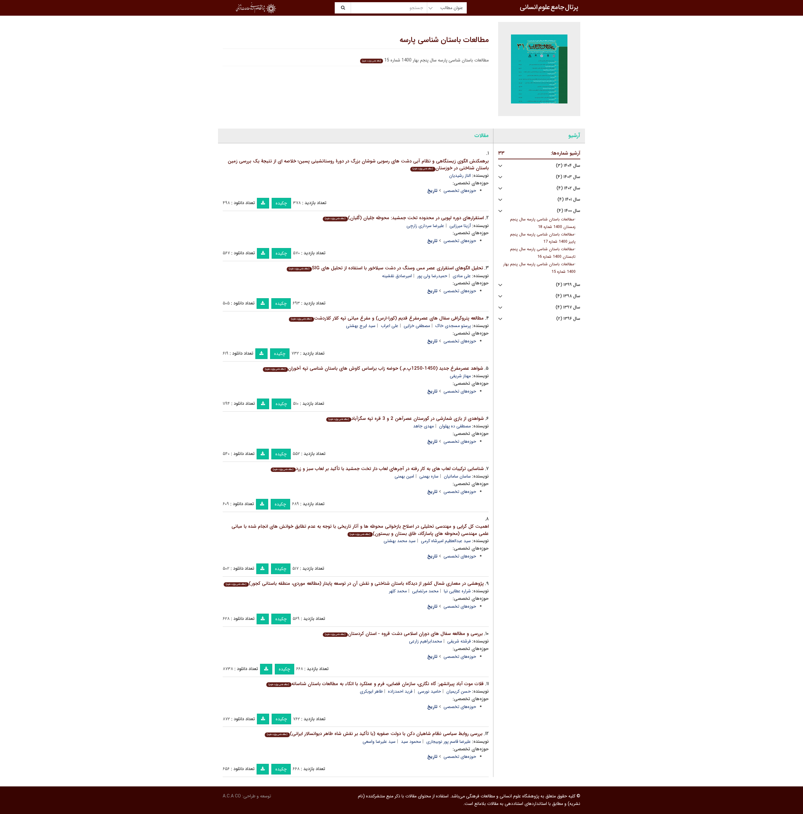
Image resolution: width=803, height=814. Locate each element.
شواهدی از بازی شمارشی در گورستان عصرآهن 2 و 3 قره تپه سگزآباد (405, 418)
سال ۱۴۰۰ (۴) (568, 211)
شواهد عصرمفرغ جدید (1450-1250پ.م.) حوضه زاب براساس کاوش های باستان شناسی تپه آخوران (374, 368)
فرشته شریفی (459, 641)
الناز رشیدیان (460, 175)
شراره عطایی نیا (457, 591)
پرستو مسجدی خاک (453, 325)
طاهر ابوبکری (371, 691)
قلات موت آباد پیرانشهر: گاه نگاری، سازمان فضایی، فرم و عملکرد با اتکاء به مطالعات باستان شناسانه (376, 684)
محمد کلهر (398, 591)
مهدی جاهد (423, 426)
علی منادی (462, 275)
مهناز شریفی (460, 376)
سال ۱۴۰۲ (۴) (568, 188)
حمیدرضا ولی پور (432, 275)
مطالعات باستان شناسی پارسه (444, 40)
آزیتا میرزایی (460, 225)
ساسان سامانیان (457, 476)
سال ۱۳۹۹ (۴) (568, 285)
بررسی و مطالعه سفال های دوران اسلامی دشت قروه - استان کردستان (403, 633)
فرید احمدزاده (400, 691)
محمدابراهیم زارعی (425, 641)
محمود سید (411, 741)
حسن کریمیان (458, 691)
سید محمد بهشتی (400, 540)
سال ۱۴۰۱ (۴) (568, 199)
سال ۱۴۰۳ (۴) (568, 177)
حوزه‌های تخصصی (460, 190)
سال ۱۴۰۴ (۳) (568, 165)
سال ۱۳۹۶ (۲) (568, 318)
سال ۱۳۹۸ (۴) (568, 296)
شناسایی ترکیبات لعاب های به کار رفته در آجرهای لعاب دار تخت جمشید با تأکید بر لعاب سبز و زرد (378, 469)
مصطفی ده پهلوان (455, 426)
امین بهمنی (404, 476)
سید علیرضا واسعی (379, 741)
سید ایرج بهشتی (360, 325)
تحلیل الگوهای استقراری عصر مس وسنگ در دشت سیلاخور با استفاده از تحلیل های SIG (386, 268)
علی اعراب (389, 325)
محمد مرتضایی (425, 591)
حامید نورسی (429, 691)
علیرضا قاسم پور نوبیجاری (448, 741)
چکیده (281, 203)
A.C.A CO (232, 796)
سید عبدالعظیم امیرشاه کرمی (446, 540)
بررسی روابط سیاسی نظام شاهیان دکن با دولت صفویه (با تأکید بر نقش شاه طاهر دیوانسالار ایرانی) (374, 733)
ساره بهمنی (429, 476)
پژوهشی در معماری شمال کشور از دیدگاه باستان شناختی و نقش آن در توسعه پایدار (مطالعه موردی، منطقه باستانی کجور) (354, 583)
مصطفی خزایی (417, 325)
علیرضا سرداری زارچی (425, 225)
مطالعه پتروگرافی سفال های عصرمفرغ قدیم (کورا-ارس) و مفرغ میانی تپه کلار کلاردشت (387, 318)
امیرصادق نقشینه (397, 275)
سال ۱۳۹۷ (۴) (568, 307)
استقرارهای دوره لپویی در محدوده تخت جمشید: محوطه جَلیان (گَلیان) (404, 218)
